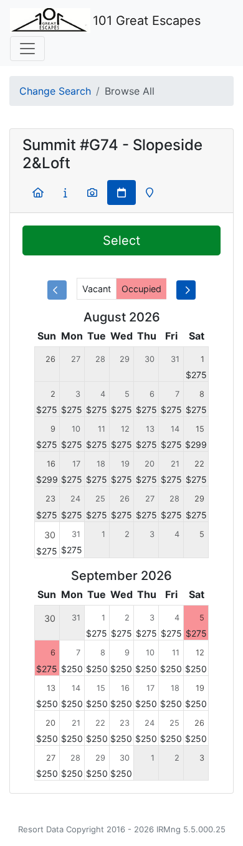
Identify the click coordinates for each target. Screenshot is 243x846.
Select (121, 240)
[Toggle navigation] (27, 48)
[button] (38, 192)
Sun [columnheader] (46, 336)
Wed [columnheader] (121, 336)
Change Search (55, 91)
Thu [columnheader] (146, 336)
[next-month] (186, 290)
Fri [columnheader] (171, 336)
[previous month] (57, 290)
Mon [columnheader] (72, 336)
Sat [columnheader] (196, 336)
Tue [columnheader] (96, 336)
